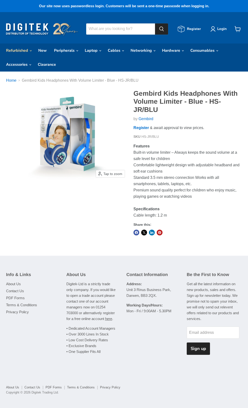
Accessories (17, 64)
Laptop (92, 50)
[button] (219, 29)
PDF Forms (15, 298)
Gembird (146, 119)
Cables (114, 50)
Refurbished (17, 50)
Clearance (47, 64)
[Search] (161, 29)
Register (141, 128)
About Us (13, 284)
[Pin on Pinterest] (160, 232)
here (108, 319)
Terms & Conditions (21, 305)
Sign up (198, 348)
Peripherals (65, 50)
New (42, 50)
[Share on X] (144, 232)
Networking (142, 50)
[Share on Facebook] (136, 232)
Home (11, 80)
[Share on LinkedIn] (152, 232)
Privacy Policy (17, 312)
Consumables (203, 50)
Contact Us (15, 291)
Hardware (171, 50)
